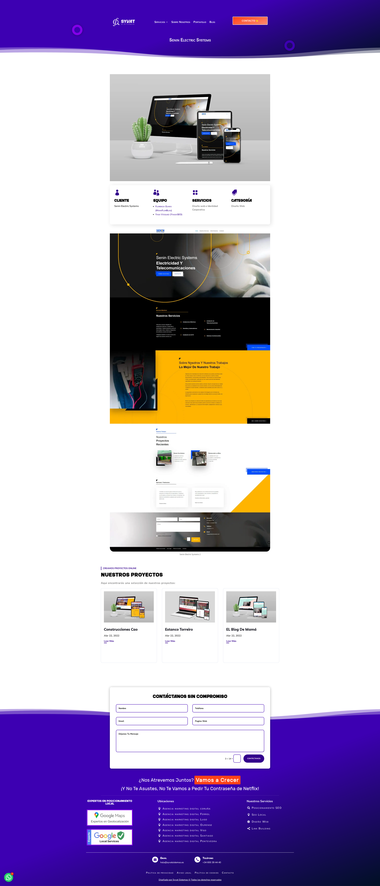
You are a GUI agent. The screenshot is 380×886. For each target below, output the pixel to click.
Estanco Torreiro (179, 629)
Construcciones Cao (121, 629)
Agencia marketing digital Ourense (187, 825)
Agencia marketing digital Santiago (188, 835)
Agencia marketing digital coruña (187, 808)
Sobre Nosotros (180, 22)
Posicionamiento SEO (267, 808)
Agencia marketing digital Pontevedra (190, 841)
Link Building (261, 828)
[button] (8, 877)
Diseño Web (260, 821)
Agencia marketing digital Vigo (184, 830)
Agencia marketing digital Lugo (185, 819)
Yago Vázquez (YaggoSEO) (168, 214)
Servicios (159, 22)
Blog (212, 22)
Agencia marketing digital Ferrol (186, 814)
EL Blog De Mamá (241, 629)
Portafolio (199, 22)
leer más (109, 641)
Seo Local (259, 814)
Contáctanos (254, 758)
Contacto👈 (250, 20)
